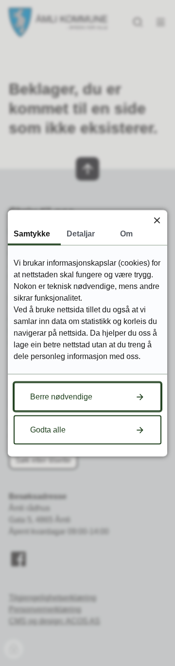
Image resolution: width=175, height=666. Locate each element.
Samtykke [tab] (32, 233)
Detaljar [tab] (81, 233)
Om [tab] (126, 233)
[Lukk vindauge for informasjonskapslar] (157, 220)
